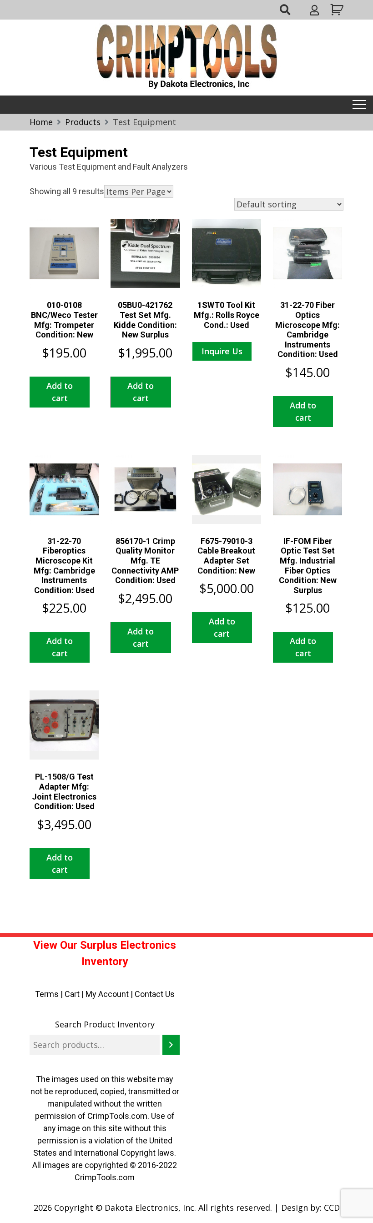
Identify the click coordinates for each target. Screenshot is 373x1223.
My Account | (110, 994)
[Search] (171, 1045)
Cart (72, 994)
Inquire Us (222, 351)
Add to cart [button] (59, 391)
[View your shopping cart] (335, 10)
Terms (47, 994)
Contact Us (155, 994)
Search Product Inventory (105, 1024)
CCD (332, 1207)
